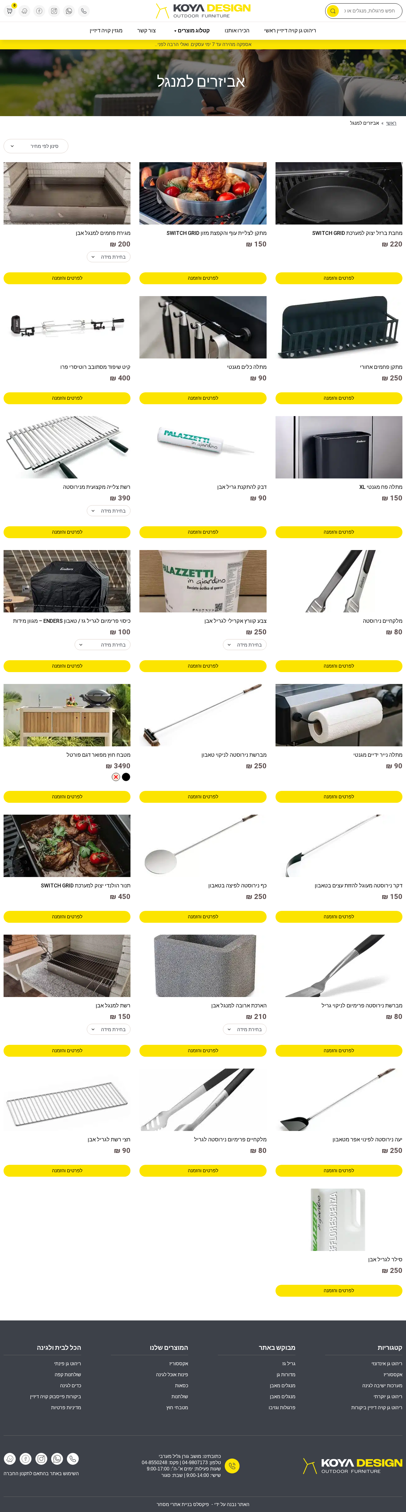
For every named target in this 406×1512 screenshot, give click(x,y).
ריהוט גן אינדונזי (387, 1363)
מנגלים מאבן (282, 1385)
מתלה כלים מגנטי (246, 367)
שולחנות (179, 1396)
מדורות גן (286, 1374)
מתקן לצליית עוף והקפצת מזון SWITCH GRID (216, 233)
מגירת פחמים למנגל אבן (103, 233)
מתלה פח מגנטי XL (380, 487)
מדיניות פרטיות (66, 1407)
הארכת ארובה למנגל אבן (238, 1005)
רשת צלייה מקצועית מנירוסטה (96, 487)
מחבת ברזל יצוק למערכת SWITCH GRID (357, 233)
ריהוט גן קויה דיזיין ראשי (290, 31)
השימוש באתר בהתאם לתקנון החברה (41, 1473)
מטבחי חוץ (177, 1407)
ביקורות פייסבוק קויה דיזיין (55, 1396)
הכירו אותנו (237, 31)
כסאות (181, 1385)
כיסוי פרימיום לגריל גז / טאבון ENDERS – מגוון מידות (71, 621)
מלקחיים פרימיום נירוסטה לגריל (230, 1139)
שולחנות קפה (68, 1374)
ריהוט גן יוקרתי (388, 1396)
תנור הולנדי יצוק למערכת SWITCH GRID (85, 885)
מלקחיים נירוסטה (382, 621)
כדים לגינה (70, 1385)
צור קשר (146, 31)
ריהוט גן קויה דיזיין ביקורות (376, 1407)
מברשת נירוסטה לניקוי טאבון (234, 755)
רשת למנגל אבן (113, 1005)
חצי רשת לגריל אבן (109, 1139)
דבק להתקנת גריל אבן (241, 487)
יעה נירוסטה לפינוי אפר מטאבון (367, 1139)
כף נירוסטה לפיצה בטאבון (237, 885)
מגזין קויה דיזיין (106, 31)
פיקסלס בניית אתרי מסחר (183, 1504)
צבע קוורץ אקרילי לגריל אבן (235, 621)
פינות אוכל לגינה (172, 1374)
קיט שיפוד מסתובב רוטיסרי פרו (95, 367)
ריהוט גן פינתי (67, 1363)
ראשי (391, 123)
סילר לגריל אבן (385, 1259)
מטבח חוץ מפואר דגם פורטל (98, 755)
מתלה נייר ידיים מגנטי (377, 755)
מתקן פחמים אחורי (381, 367)
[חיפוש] (333, 11)
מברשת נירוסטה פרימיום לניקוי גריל (362, 1005)
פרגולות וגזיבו (282, 1407)
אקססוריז (178, 1363)
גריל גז (288, 1363)
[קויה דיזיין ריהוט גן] (352, 1466)
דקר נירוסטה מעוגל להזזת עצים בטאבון (358, 885)
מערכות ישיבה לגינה (382, 1385)
